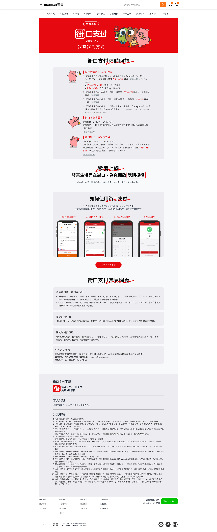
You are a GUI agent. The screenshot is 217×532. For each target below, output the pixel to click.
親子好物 (127, 13)
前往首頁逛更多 (108, 264)
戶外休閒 (114, 13)
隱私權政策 (104, 508)
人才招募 (42, 508)
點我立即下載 (68, 390)
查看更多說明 (89, 132)
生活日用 (88, 13)
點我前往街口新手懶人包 (77, 405)
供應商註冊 (63, 504)
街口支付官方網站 (90, 354)
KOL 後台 (62, 513)
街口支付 (124, 205)
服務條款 (103, 504)
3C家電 (76, 13)
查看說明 (134, 79)
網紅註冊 (62, 508)
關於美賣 (42, 504)
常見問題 (83, 508)
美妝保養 (140, 13)
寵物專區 (166, 13)
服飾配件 (153, 13)
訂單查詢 (83, 504)
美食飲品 (101, 13)
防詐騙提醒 (104, 499)
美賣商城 (51, 13)
